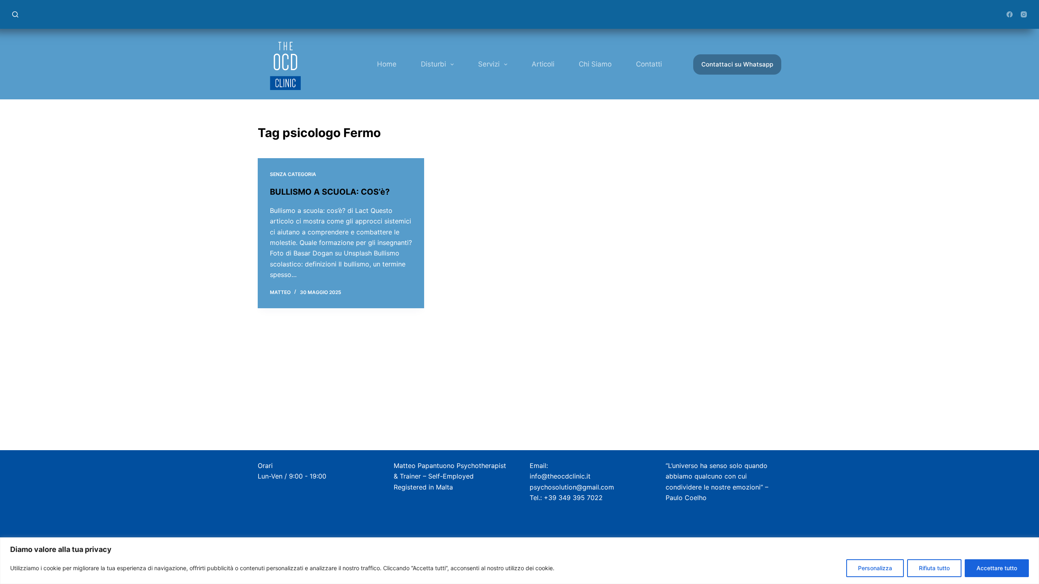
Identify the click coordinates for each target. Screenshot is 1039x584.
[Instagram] (1024, 14)
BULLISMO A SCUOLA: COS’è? (330, 192)
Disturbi (433, 64)
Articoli (543, 64)
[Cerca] (15, 14)
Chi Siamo (595, 64)
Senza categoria (293, 174)
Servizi (489, 64)
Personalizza (875, 568)
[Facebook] (1010, 14)
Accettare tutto (996, 568)
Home (387, 64)
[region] (519, 560)
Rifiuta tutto (934, 568)
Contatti (649, 64)
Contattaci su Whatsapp (737, 64)
